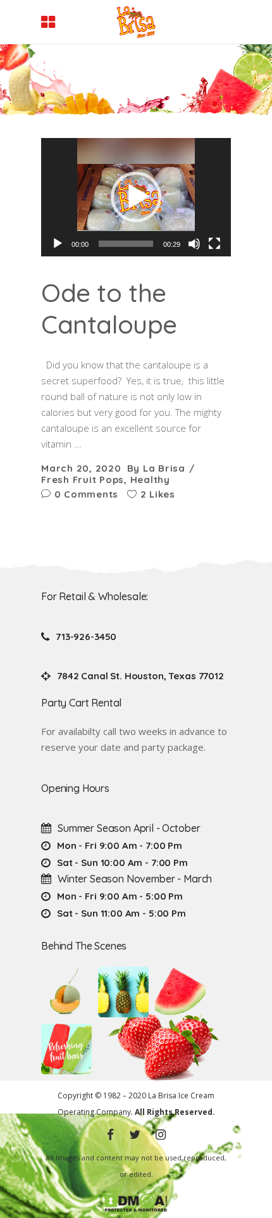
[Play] (57, 243)
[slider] (126, 244)
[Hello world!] (66, 1049)
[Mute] (194, 243)
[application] (136, 197)
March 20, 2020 (81, 468)
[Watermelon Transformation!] (180, 992)
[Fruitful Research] (123, 992)
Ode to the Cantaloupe (109, 308)
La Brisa (164, 468)
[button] (136, 197)
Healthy (150, 480)
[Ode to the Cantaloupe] (66, 992)
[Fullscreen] (214, 243)
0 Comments (84, 494)
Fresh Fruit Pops (82, 480)
